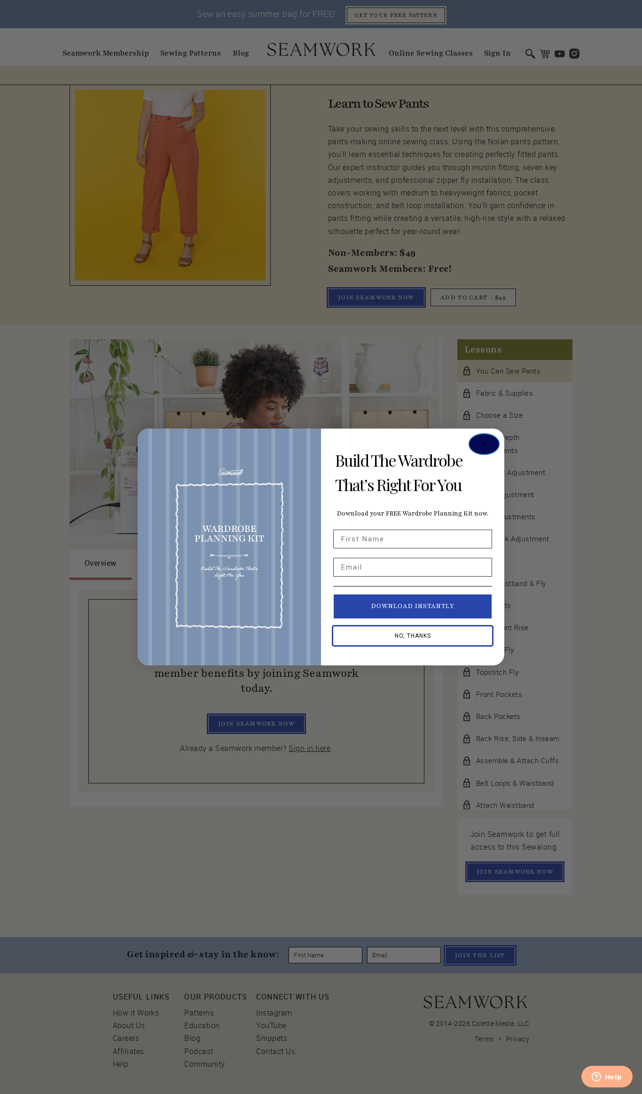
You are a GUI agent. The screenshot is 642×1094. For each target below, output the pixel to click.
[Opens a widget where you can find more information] (607, 1077)
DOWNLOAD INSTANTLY (412, 606)
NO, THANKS (413, 636)
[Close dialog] (484, 444)
